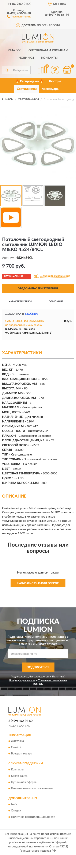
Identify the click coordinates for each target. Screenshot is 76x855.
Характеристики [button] (20, 301)
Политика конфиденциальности (33, 816)
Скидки (16, 810)
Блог (14, 804)
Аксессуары (50, 88)
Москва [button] (31, 313)
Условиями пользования (52, 680)
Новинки (26, 57)
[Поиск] (6, 70)
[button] (19, 16)
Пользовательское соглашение (32, 788)
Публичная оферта (24, 782)
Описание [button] (56, 301)
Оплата (16, 747)
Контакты (49, 57)
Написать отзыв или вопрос (38, 583)
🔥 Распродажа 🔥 (29, 81)
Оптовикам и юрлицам (48, 50)
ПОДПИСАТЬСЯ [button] (38, 667)
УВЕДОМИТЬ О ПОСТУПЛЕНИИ (38, 288)
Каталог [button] (14, 50)
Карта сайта (19, 775)
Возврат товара (21, 753)
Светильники (27, 88)
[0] (67, 70)
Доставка (17, 741)
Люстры (55, 81)
